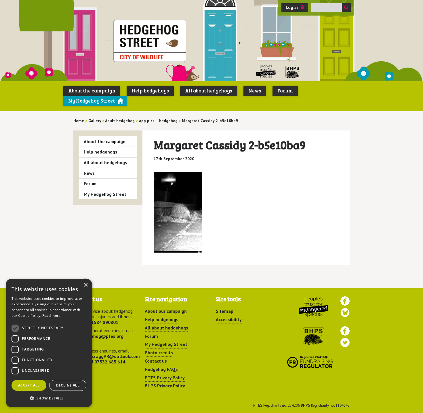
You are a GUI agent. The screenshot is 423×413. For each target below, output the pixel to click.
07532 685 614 (109, 362)
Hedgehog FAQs (161, 369)
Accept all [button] (29, 385)
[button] (49, 398)
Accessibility (229, 319)
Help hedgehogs (150, 90)
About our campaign (166, 311)
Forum (285, 90)
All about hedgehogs (208, 90)
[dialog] (49, 343)
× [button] (85, 285)
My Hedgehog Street (91, 100)
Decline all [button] (67, 385)
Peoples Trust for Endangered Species (266, 71)
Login (291, 7)
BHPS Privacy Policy (165, 386)
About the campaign (91, 90)
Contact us (156, 361)
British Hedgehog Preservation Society (293, 71)
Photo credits (159, 352)
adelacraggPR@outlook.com (110, 356)
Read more (51, 315)
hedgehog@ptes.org (101, 336)
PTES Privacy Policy (165, 377)
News (254, 90)
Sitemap (224, 311)
